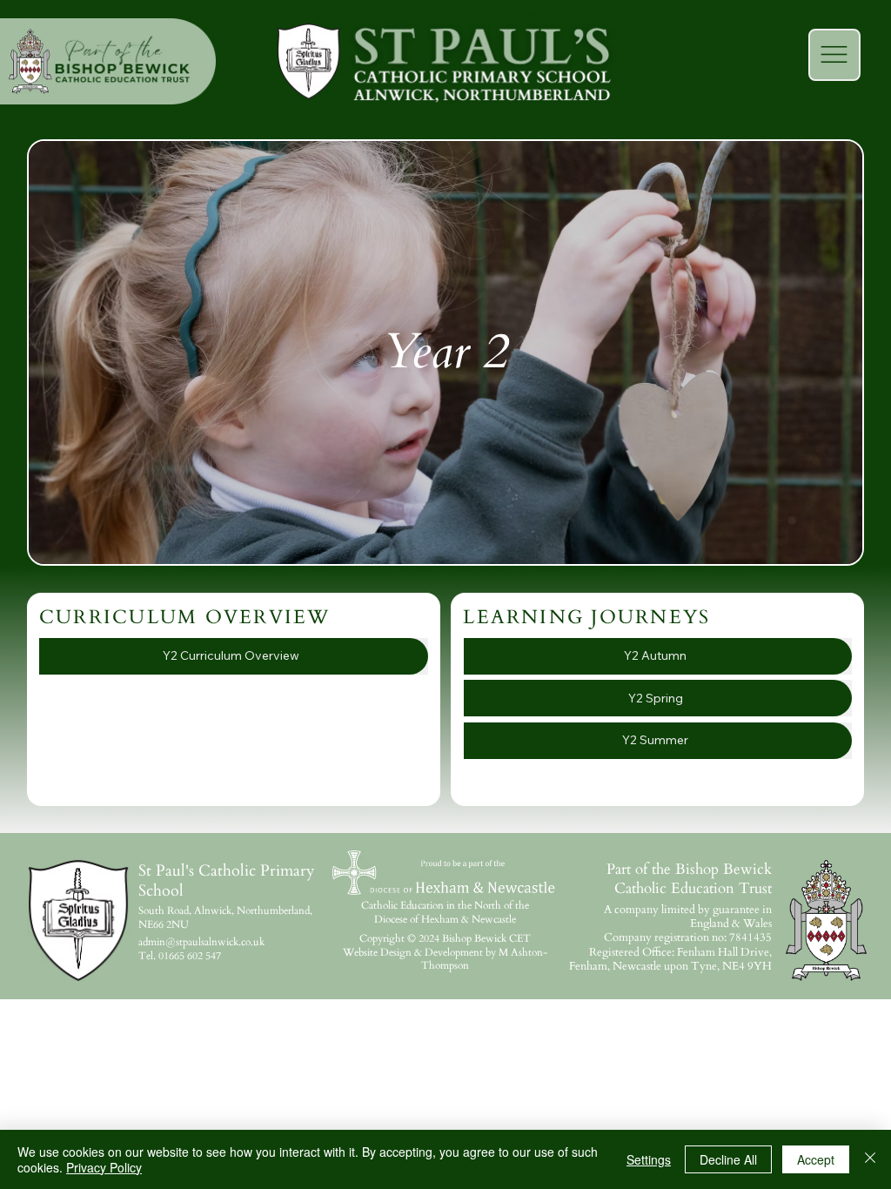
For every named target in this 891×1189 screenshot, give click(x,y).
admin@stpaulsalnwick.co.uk (201, 942)
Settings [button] (648, 1159)
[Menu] (834, 55)
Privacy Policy (104, 1167)
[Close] (870, 1159)
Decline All (728, 1159)
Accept (815, 1159)
